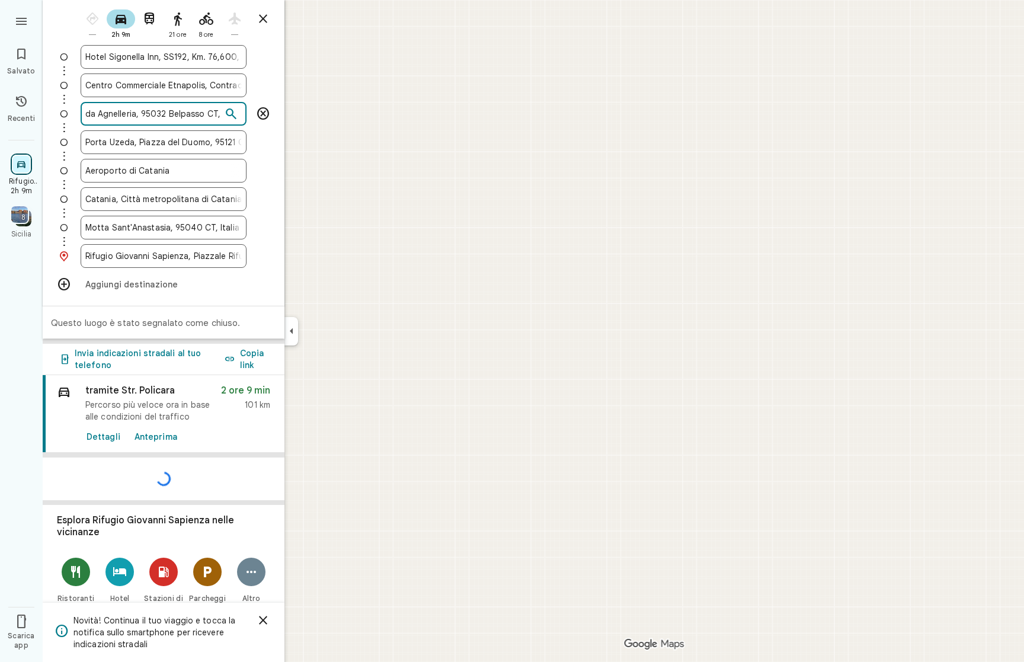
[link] (163, 414)
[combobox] (163, 57)
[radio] (92, 23)
